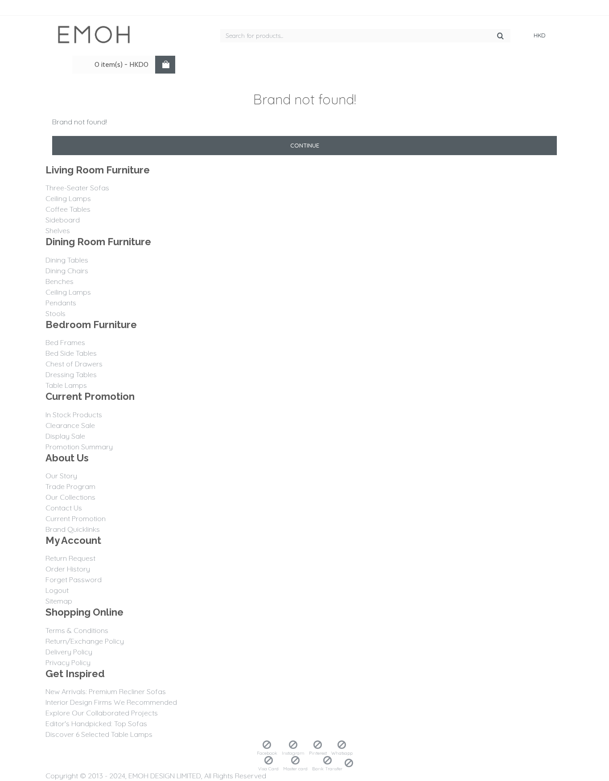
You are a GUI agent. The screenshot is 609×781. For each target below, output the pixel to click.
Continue (304, 145)
